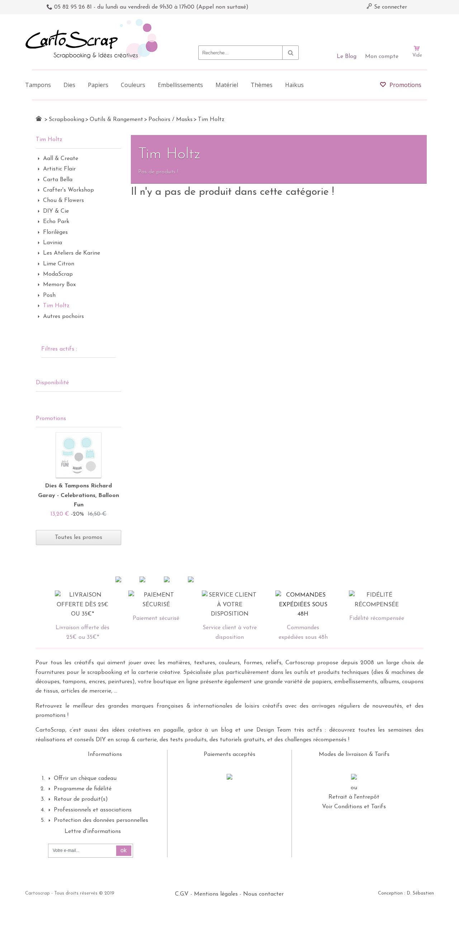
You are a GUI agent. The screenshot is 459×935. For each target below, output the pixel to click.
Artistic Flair (59, 169)
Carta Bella (57, 180)
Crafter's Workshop (68, 190)
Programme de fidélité (83, 789)
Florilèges (55, 232)
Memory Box (59, 285)
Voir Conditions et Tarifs (354, 807)
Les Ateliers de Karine (71, 253)
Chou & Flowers (63, 200)
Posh (49, 295)
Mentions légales (216, 894)
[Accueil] (39, 118)
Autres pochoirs (63, 316)
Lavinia (52, 243)
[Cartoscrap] (93, 21)
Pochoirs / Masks (170, 119)
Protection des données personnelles (101, 820)
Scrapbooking (66, 119)
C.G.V (182, 894)
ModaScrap (58, 274)
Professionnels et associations (93, 810)
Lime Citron (58, 264)
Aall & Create (60, 159)
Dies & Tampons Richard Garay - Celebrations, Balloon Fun (78, 495)
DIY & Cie (56, 211)
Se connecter (389, 7)
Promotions (51, 418)
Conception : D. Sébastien (406, 893)
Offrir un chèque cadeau (85, 778)
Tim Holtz (56, 306)
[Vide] (417, 27)
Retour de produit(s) (81, 799)
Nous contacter (263, 894)
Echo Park (56, 222)
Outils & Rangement (116, 119)
